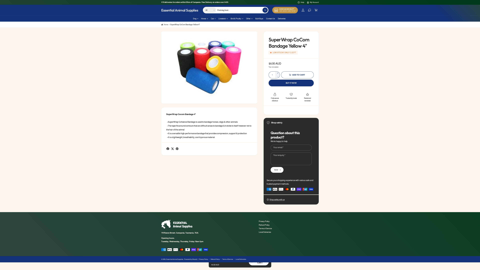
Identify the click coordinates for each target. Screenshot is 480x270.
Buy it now (291, 83)
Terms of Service (265, 228)
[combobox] (242, 10)
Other (248, 19)
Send (276, 170)
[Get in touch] (309, 10)
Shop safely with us (277, 199)
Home (166, 25)
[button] (316, 10)
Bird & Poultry (236, 19)
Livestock (222, 19)
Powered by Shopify (190, 259)
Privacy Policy (264, 221)
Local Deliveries (265, 232)
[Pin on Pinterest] (177, 148)
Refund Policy (264, 225)
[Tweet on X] (172, 148)
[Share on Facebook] (168, 148)
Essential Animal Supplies (174, 259)
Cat (212, 19)
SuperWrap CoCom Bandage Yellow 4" (185, 25)
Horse (203, 19)
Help (302, 2)
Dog (194, 19)
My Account (314, 2)
